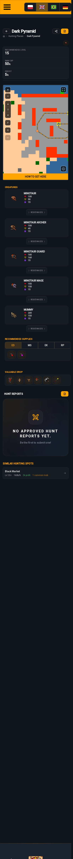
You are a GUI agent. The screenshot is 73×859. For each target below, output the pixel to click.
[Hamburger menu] (7, 7)
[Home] (4, 36)
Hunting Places (16, 36)
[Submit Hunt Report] (64, 31)
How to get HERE (35, 176)
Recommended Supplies (18, 339)
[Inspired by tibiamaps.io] (63, 169)
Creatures (11, 187)
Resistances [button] (37, 212)
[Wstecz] (6, 31)
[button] (37, 131)
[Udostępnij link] (56, 31)
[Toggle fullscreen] (63, 90)
